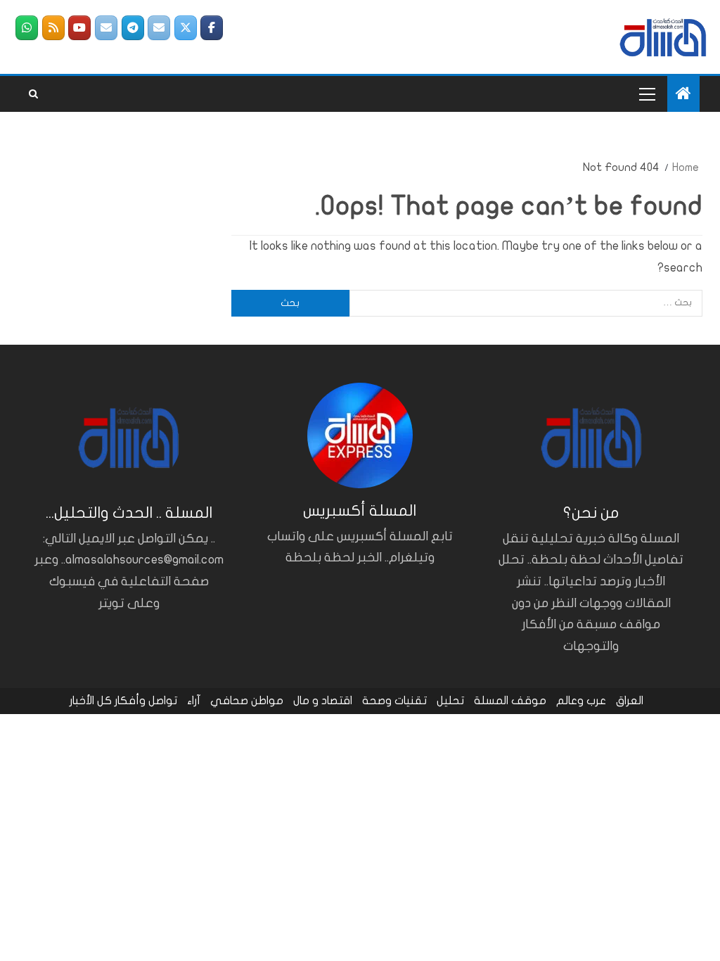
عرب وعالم (581, 700)
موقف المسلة (510, 700)
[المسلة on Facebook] (211, 27)
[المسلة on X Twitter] (185, 27)
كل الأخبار (91, 700)
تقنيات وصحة (394, 700)
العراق (629, 700)
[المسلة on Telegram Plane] (133, 27)
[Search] (33, 94)
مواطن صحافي (246, 700)
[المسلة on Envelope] (159, 27)
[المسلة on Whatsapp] (26, 27)
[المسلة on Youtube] (79, 27)
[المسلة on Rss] (53, 27)
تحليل (450, 700)
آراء (193, 700)
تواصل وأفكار (146, 700)
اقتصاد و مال (322, 700)
